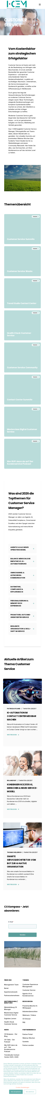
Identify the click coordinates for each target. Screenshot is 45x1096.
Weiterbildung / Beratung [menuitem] (11, 1002)
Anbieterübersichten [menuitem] (29, 1011)
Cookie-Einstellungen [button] (22, 1087)
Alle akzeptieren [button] (16, 1092)
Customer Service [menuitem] (28, 990)
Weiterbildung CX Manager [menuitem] (10, 1008)
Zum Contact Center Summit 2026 (22, 400)
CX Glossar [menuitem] (26, 1019)
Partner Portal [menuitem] (27, 1034)
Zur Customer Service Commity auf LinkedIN (22, 367)
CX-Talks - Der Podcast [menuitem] (9, 1041)
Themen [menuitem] (25, 980)
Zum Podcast (22, 464)
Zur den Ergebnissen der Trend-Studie (22, 303)
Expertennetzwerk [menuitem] (10, 992)
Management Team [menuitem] (11, 985)
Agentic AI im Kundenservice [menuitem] (27, 995)
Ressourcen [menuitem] (27, 1001)
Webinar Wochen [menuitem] (28, 1038)
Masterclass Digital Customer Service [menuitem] (11, 1014)
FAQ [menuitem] (23, 1022)
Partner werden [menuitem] (28, 1045)
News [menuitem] (6, 1030)
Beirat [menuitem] (6, 988)
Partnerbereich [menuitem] (29, 1030)
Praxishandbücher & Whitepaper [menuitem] (29, 1007)
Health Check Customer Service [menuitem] (10, 1023)
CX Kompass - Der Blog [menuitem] (10, 1035)
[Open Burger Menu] (40, 4)
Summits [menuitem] (25, 1041)
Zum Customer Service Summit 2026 (22, 239)
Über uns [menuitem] (8, 980)
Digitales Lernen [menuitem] (10, 1018)
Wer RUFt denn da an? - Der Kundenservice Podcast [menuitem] (10, 1048)
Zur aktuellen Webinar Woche (22, 271)
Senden (22, 935)
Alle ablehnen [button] (30, 1092)
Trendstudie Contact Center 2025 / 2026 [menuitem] (11, 1056)
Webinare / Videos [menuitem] (29, 1015)
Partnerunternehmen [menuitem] (11, 995)
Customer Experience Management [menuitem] (30, 985)
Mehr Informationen (22, 335)
